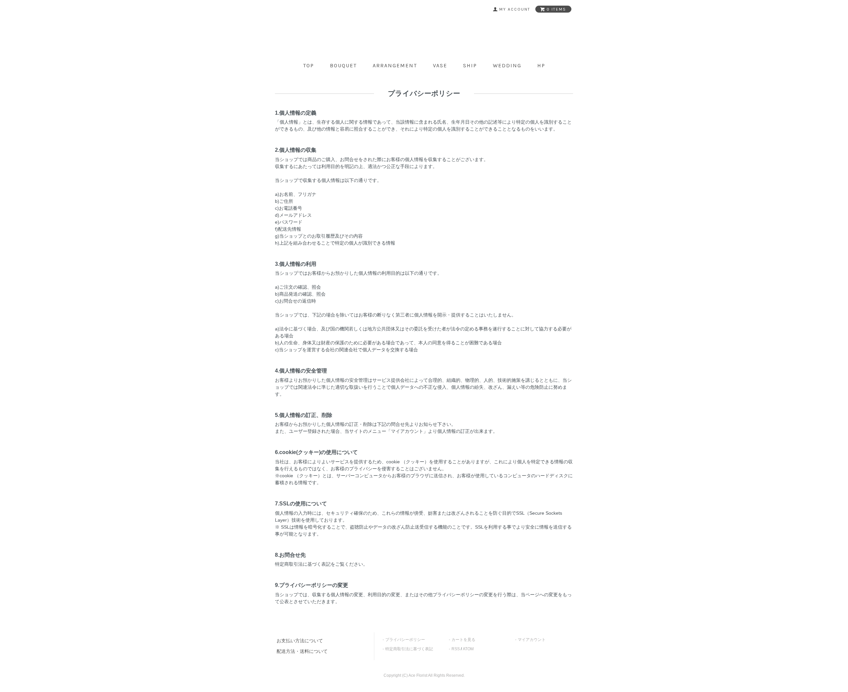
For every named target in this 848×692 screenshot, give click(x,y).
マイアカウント (532, 639)
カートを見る (463, 639)
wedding (507, 65)
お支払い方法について (300, 640)
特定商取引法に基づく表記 (409, 649)
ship (470, 65)
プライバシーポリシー (405, 639)
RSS (455, 649)
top (308, 65)
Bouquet (343, 65)
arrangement (395, 65)
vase (440, 65)
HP (541, 65)
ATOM (468, 649)
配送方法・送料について (302, 651)
